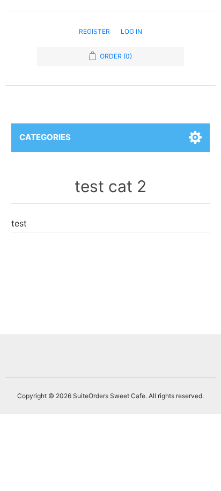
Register (94, 31)
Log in (131, 31)
